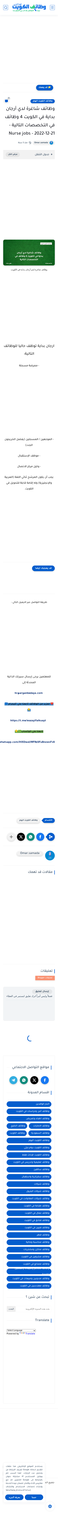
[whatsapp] (24, 1080)
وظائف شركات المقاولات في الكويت (30, 1198)
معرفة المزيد (14, 1497)
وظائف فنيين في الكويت (37, 1228)
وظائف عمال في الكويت (37, 1213)
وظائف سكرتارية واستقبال (35, 1177)
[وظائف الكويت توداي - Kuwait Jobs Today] (29, 7)
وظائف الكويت (17, 1133)
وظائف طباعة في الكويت (36, 1206)
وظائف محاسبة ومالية (37, 1242)
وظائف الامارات (41, 1126)
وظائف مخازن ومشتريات (36, 1249)
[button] (40, 837)
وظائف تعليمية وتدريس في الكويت (31, 1162)
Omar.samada (41, 143)
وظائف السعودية (40, 1133)
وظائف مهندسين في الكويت (34, 1286)
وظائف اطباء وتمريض (37, 1118)
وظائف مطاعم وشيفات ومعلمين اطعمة (32, 1271)
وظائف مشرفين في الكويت (35, 1257)
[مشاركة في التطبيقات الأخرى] (11, 837)
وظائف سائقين (41, 1169)
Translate (30, 1334)
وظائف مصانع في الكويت (36, 1264)
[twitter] (34, 1080)
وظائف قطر (43, 1235)
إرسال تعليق (42, 991)
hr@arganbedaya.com (29, 693)
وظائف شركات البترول (37, 1191)
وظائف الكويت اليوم (42, 101)
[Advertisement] (29, 50)
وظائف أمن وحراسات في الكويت (32, 1111)
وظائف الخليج (18, 1126)
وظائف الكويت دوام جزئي (36, 1148)
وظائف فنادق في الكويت (36, 1220)
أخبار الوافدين (42, 1104)
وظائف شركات (41, 1184)
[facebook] (45, 1080)
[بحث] (5, 7)
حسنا (34, 1497)
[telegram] (13, 1080)
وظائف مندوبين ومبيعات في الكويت (30, 1278)
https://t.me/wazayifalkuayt (28, 720)
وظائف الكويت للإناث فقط (35, 1155)
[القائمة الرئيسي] (52, 7)
